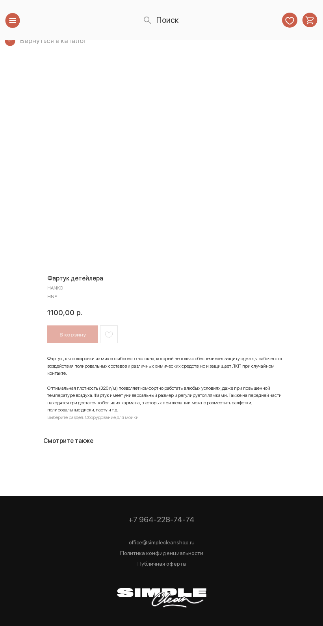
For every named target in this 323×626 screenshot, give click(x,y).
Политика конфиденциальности (161, 553)
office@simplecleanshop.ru (162, 542)
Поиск (167, 20)
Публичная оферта (161, 564)
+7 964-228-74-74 (161, 519)
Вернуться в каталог (53, 40)
